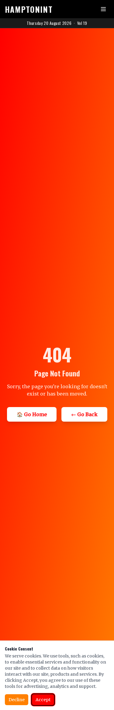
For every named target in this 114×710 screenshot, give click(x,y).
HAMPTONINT (29, 9)
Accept (43, 699)
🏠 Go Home (32, 414)
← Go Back (84, 414)
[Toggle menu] (103, 9)
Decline (17, 699)
